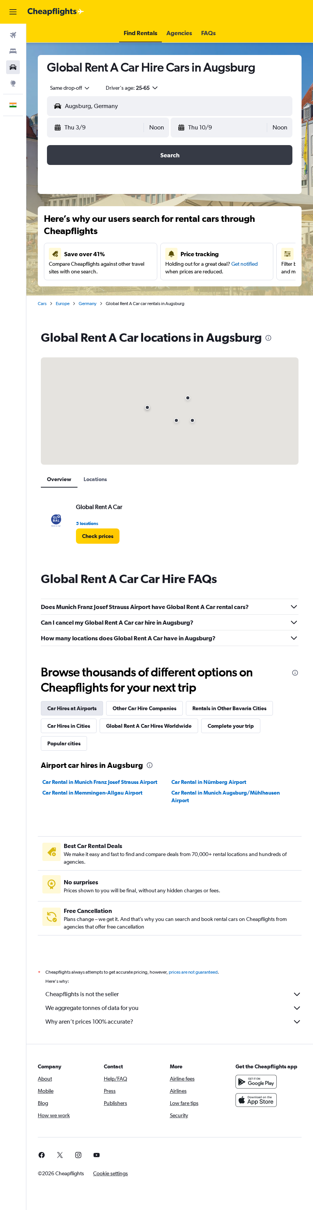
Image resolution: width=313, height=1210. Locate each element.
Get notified (244, 264)
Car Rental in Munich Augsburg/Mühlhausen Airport (225, 796)
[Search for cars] (13, 67)
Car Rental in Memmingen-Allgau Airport (92, 793)
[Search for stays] (13, 51)
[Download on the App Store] (256, 1100)
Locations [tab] (95, 479)
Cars (42, 303)
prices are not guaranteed (193, 972)
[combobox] (70, 88)
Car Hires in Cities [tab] (68, 726)
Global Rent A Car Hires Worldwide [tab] (149, 726)
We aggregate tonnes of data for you (92, 1007)
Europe (62, 303)
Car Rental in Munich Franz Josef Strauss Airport (99, 782)
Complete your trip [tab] (231, 726)
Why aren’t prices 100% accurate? (89, 1021)
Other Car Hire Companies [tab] (144, 708)
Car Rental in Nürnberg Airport (208, 782)
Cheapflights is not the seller (82, 994)
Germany (88, 303)
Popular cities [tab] (64, 743)
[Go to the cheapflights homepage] (55, 12)
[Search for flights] (13, 35)
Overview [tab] (59, 479)
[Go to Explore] (13, 83)
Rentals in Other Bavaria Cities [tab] (229, 708)
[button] (13, 11)
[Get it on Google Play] (256, 1082)
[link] (97, 536)
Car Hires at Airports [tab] (72, 708)
